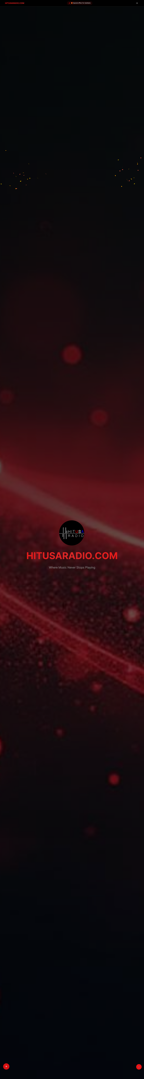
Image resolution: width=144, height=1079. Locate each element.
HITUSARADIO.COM (14, 3)
